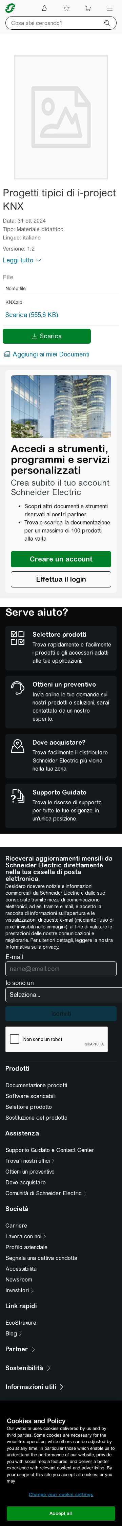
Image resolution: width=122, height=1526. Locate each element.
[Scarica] (61, 117)
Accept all (60, 1513)
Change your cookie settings (61, 1494)
